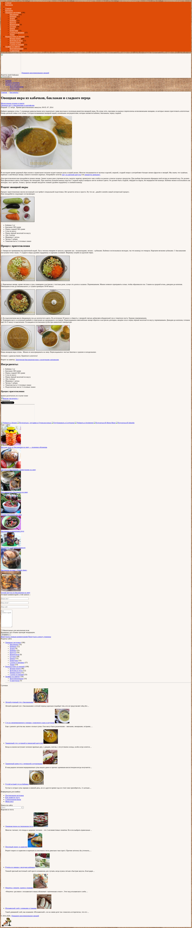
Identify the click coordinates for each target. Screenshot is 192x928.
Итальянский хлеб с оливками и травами (20, 908)
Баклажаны (14, 14)
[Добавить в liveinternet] (84, 423)
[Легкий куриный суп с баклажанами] (41, 702)
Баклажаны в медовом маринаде (13, 548)
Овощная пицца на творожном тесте (19, 826)
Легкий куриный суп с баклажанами (19, 702)
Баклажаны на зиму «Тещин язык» (14, 570)
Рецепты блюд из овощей (15, 37)
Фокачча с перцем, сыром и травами (19, 888)
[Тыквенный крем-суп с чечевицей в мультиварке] (50, 764)
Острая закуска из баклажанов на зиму (15, 593)
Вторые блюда (15, 39)
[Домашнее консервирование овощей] (11, 73)
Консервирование (16, 49)
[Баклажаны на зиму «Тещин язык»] (11, 568)
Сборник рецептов (12, 83)
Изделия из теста (16, 41)
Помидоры (14, 31)
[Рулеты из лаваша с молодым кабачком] (42, 867)
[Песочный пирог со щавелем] (35, 847)
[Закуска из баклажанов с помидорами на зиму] (11, 468)
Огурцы (13, 26)
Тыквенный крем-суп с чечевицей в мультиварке (24, 764)
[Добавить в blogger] (9, 423)
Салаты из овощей (17, 45)
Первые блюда (15, 43)
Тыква (12, 35)
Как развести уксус (12, 797)
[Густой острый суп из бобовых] (36, 784)
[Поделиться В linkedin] (125, 423)
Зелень (12, 18)
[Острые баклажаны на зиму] (11, 513)
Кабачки (13, 20)
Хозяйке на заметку (12, 47)
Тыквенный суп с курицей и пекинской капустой (24, 743)
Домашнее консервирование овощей (35, 73)
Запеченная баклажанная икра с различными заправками (37, 360)
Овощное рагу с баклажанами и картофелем (17, 105)
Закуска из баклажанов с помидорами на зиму (18, 470)
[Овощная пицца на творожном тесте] (41, 826)
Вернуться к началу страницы (39, 637)
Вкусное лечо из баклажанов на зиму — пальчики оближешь (24, 447)
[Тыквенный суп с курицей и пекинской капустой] (50, 743)
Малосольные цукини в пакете (12, 103)
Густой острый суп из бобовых (17, 784)
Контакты (9, 5)
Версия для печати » (10, 398)
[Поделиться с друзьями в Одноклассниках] (34, 423)
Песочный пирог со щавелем (16, 847)
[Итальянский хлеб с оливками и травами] (44, 908)
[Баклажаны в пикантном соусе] (11, 529)
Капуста (13, 22)
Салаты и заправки (17, 33)
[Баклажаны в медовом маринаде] (11, 546)
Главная (8, 3)
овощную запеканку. (92, 175)
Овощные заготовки (13, 12)
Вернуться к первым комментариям (14, 637)
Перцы (12, 29)
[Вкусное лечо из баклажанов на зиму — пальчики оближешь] (11, 445)
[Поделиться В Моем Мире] (105, 423)
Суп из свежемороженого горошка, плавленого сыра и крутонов (29, 723)
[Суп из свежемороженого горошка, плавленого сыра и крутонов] (62, 723)
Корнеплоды (14, 24)
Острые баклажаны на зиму (11, 515)
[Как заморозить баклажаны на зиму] (11, 490)
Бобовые (13, 16)
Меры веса (9, 801)
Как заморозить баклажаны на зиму (14, 492)
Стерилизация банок (13, 799)
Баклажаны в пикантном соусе (12, 531)
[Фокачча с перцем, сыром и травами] (40, 888)
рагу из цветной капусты (71, 175)
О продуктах (14, 51)
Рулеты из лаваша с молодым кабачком (20, 867)
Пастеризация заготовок (14, 795)
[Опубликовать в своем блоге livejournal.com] (63, 423)
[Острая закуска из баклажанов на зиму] (11, 591)
